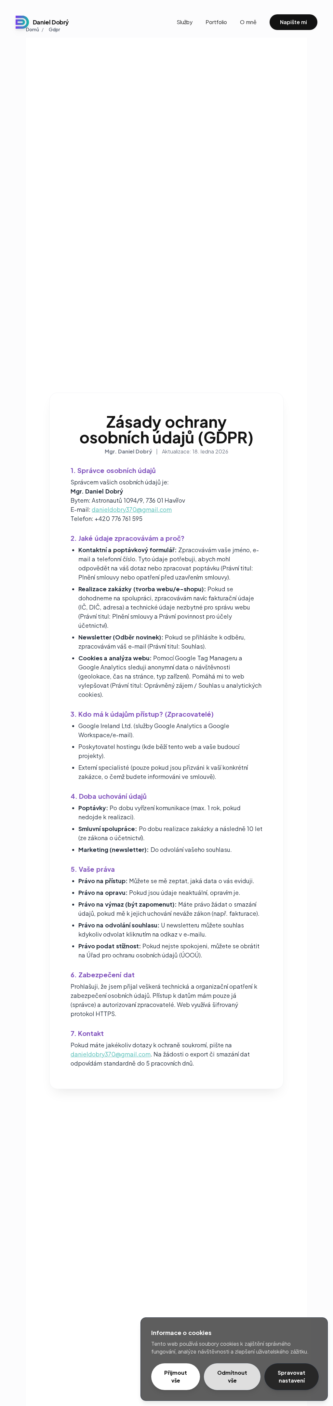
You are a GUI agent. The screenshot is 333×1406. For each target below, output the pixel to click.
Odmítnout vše (232, 1376)
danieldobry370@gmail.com (132, 509)
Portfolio (216, 22)
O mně (248, 22)
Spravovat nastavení (291, 1376)
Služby (185, 22)
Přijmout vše (175, 1376)
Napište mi (293, 22)
